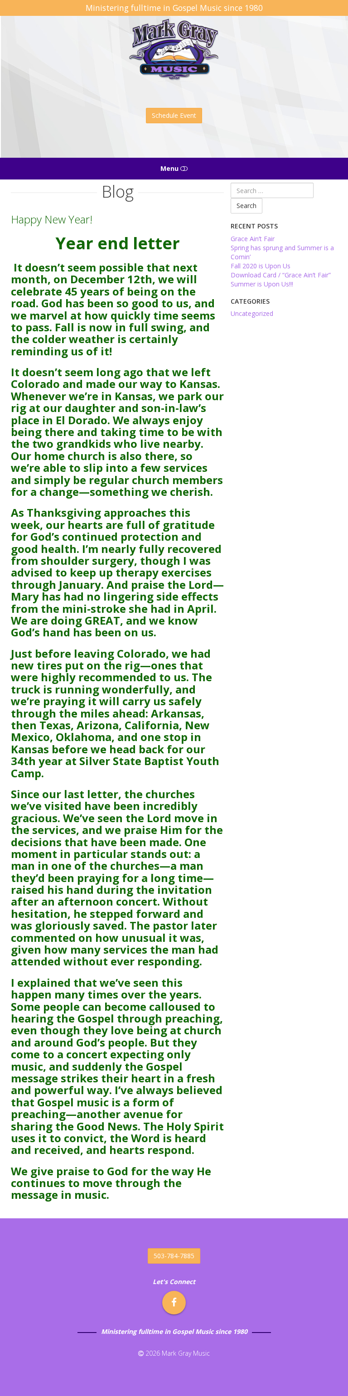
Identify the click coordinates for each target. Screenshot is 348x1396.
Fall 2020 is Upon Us (260, 266)
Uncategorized (252, 313)
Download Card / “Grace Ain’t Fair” (281, 275)
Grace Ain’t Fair (253, 238)
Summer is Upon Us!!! (262, 284)
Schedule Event (174, 115)
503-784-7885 (174, 1255)
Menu (170, 168)
